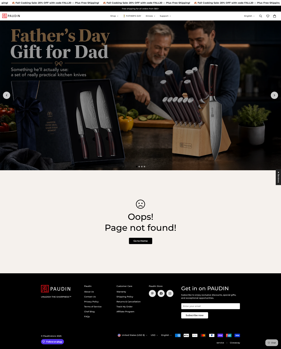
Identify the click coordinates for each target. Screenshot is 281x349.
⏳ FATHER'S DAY (132, 16)
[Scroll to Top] (275, 333)
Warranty (121, 291)
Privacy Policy (91, 301)
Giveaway (235, 342)
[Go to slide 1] (136, 166)
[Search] (260, 16)
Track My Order (124, 306)
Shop (113, 16)
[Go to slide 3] (142, 166)
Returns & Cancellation (128, 301)
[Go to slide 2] (139, 166)
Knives (149, 16)
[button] (274, 16)
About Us (89, 291)
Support (164, 16)
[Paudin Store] (11, 16)
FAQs (87, 316)
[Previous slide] (6, 95)
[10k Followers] (161, 293)
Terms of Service (93, 306)
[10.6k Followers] (169, 293)
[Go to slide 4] (144, 166)
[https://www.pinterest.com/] (152, 293)
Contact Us (90, 296)
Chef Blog (89, 311)
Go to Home (140, 241)
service (220, 342)
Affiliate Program (125, 311)
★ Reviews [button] (278, 177)
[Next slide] (274, 95)
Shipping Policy (124, 296)
